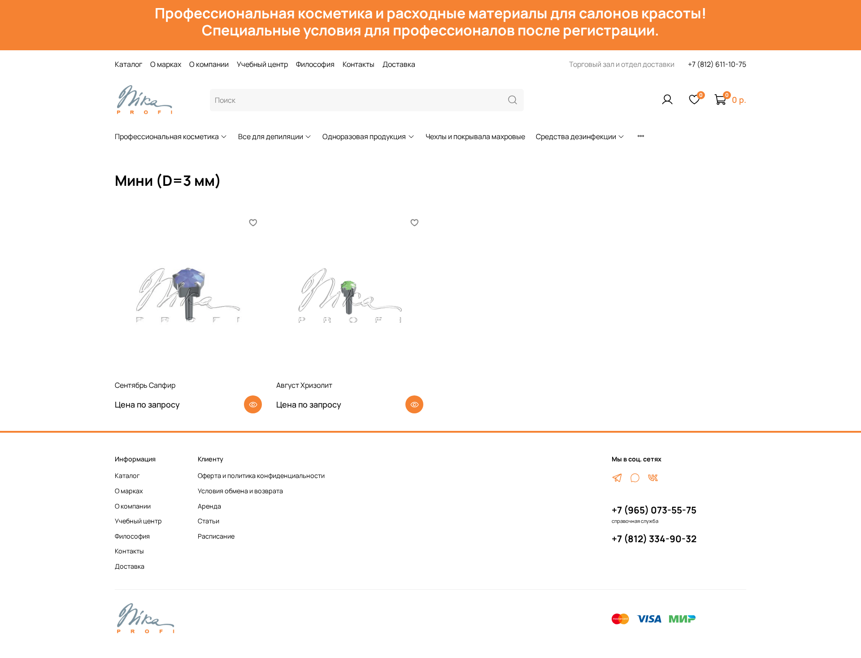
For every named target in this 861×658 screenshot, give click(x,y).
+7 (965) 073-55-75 (654, 510)
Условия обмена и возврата (240, 491)
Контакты (358, 64)
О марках (165, 64)
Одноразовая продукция (364, 136)
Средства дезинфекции (576, 136)
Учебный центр (262, 64)
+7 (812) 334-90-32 (654, 538)
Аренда (209, 506)
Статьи (208, 521)
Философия (315, 64)
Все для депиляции (270, 136)
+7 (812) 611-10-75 (717, 64)
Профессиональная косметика (167, 136)
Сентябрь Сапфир (145, 385)
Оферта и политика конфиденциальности (261, 475)
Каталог (128, 64)
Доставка (399, 64)
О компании (209, 64)
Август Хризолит (304, 385)
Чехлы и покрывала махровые (475, 136)
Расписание (216, 536)
